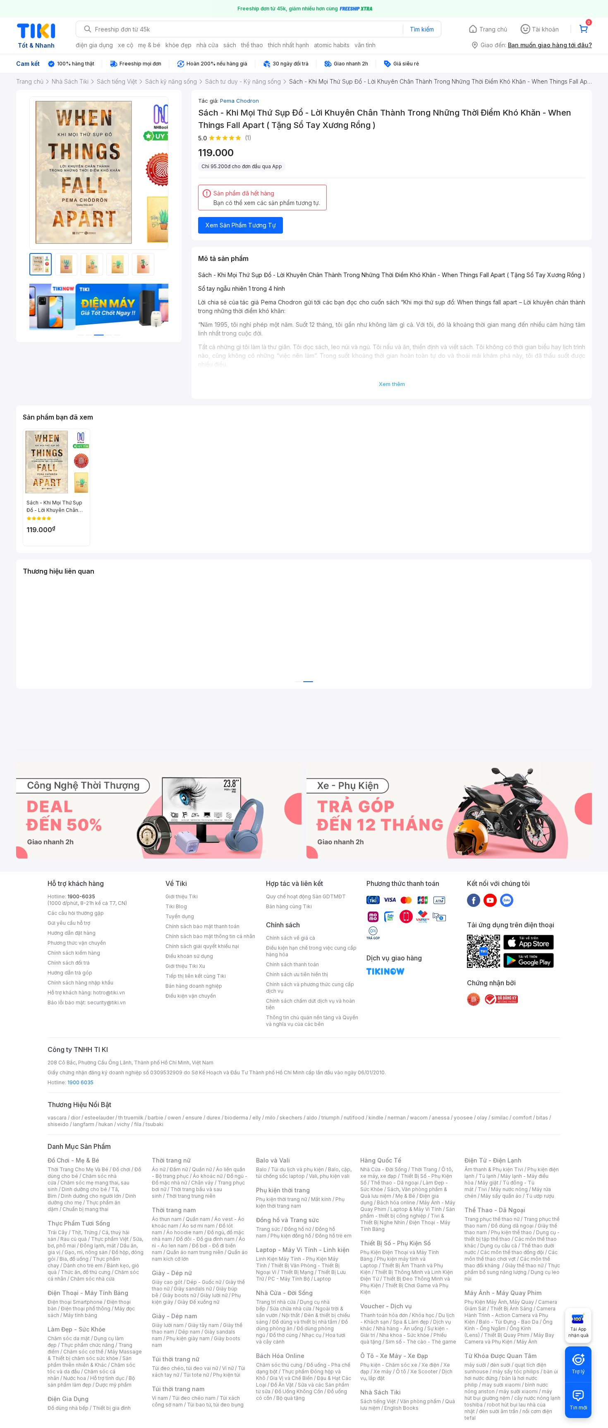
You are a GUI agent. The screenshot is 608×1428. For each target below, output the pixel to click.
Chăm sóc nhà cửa (92, 1279)
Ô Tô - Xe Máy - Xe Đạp (394, 1355)
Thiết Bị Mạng (297, 1272)
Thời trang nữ (171, 1160)
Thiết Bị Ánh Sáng (511, 1308)
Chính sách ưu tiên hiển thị (297, 974)
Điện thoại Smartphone (75, 1302)
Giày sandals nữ (193, 1289)
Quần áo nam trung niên (194, 1252)
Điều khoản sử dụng (189, 956)
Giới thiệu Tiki (181, 896)
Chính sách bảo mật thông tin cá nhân (210, 936)
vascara (57, 1117)
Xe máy (382, 1371)
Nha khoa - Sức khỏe (404, 1335)
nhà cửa (207, 44)
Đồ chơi (121, 1169)
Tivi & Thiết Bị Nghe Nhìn (402, 1219)
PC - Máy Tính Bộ (289, 1279)
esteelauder (99, 1117)
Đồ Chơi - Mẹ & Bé (73, 1160)
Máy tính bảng (80, 1315)
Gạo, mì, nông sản (86, 1252)
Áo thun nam (167, 1219)
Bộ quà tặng (290, 1398)
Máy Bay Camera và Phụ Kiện (509, 1338)
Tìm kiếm (422, 29)
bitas (542, 1117)
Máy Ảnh (527, 1342)
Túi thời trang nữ (175, 1359)
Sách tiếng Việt (378, 1401)
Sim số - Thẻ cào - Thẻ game (420, 1342)
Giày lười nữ (213, 1295)
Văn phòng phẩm (420, 1401)
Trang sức (268, 1229)
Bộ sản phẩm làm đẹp (91, 1381)
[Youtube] (490, 900)
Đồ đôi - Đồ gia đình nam (205, 1239)
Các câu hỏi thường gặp (76, 913)
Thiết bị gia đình (112, 1408)
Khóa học (423, 1315)
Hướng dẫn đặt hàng (72, 933)
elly (256, 1117)
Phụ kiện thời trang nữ (281, 1199)
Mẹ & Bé (405, 1196)
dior (75, 1117)
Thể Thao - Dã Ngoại (494, 1209)
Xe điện (430, 1365)
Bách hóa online (396, 1202)
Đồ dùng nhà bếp (68, 1408)
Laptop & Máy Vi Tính (416, 1209)
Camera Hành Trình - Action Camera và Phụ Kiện (509, 1315)
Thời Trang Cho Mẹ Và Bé (78, 1169)
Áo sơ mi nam (198, 1226)
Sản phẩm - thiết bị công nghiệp (407, 1212)
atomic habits (331, 44)
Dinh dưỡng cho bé (84, 1189)
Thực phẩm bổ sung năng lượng (512, 1268)
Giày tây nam (203, 1325)
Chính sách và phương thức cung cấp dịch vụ (310, 987)
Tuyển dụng (179, 916)
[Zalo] (506, 900)
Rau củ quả (73, 1239)
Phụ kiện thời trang (283, 1190)
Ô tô (401, 1371)
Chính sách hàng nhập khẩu (80, 982)
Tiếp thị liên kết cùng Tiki (195, 976)
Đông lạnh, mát (98, 1245)
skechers (291, 1117)
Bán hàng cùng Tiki (289, 906)
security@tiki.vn (106, 1002)
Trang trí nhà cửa (276, 1302)
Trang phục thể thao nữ (491, 1219)
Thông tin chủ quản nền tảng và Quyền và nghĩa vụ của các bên (312, 1020)
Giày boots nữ (179, 1295)
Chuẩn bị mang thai (85, 1209)
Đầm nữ (179, 1169)
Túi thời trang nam (178, 1388)
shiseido (58, 1124)
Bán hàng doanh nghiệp (193, 986)
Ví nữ (228, 1368)
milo (270, 1117)
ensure (193, 1117)
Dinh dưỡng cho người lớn (91, 1196)
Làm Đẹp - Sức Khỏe (76, 1329)
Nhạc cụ (311, 1335)
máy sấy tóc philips (516, 1371)
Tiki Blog (176, 906)
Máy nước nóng (509, 1189)
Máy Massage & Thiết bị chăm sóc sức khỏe (95, 1354)
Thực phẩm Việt (110, 1239)
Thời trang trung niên (190, 1196)
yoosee (463, 1117)
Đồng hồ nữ (297, 1229)
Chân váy (202, 1183)
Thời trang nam (174, 1209)
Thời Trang (424, 1169)
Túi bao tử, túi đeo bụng (215, 1404)
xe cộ (125, 44)
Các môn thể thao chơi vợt (511, 1255)
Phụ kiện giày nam (188, 1338)
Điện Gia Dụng (68, 1398)
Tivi (482, 1189)
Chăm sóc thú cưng (279, 1365)
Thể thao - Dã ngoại (395, 1183)
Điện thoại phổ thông (85, 1308)
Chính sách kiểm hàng (74, 953)
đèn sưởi (500, 1365)
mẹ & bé (149, 44)
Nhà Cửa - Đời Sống (284, 1292)
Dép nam (189, 1332)
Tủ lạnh (487, 1176)
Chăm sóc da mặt (69, 1338)
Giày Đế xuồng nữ (198, 1302)
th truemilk (131, 1117)
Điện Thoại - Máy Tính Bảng (88, 1292)
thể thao (252, 44)
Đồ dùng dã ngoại (512, 1226)
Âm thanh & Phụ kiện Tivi (493, 1169)
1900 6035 (80, 1082)
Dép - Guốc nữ (204, 1282)
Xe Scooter (424, 1371)
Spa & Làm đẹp (411, 1322)
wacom (419, 1117)
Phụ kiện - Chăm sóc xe (388, 1365)
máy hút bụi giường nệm (508, 1394)
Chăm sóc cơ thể (83, 1351)
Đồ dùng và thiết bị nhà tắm (304, 1322)
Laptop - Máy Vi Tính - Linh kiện (302, 1249)
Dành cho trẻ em (83, 1265)
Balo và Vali (273, 1160)
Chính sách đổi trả (69, 963)
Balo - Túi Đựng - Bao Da (509, 1322)
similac (499, 1117)
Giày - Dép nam (174, 1315)
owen (174, 1117)
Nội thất (291, 1315)
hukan (105, 1124)
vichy (123, 1124)
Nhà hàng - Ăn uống (399, 1328)
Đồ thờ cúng (283, 1335)
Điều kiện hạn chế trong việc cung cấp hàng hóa (311, 951)
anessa (441, 1117)
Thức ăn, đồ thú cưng (85, 1272)
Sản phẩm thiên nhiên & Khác (90, 1361)
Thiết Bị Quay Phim (506, 1335)
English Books (401, 1408)
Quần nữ (202, 1169)
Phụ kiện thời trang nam (300, 1202)
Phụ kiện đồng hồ (290, 1236)
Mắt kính (321, 1199)
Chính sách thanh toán (292, 964)
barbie (155, 1117)
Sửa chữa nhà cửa (290, 1308)
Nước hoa (74, 1378)
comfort (522, 1117)
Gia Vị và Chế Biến (291, 1378)
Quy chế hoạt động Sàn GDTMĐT (306, 896)
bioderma (236, 1117)
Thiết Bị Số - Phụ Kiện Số (395, 1243)
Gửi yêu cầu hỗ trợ (69, 923)
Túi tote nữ (196, 1375)
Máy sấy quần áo (501, 1196)
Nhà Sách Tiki (380, 1392)
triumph (330, 1117)
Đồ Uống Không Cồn (299, 1391)
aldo (311, 1117)
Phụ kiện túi (226, 1375)
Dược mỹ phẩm (114, 1385)
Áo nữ (158, 1169)
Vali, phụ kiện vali (329, 1176)
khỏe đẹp (178, 44)
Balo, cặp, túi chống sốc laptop (304, 1172)
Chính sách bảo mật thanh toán (202, 926)
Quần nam (198, 1219)
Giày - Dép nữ (172, 1272)
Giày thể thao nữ (524, 1265)
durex (213, 1117)
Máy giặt (488, 1183)
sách (229, 44)
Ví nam (160, 1398)
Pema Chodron (239, 100)
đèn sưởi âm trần (498, 1411)
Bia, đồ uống (74, 1259)
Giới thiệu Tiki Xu (185, 966)
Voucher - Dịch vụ (386, 1306)
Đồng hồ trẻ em (333, 1236)
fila (137, 1124)
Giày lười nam (168, 1325)
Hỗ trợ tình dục (107, 1378)
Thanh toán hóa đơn (384, 1315)
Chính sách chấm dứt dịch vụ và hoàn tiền (310, 1004)
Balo (261, 1169)
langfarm (83, 1124)
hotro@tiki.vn (109, 992)
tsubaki (154, 1124)
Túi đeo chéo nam (193, 1398)
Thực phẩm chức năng (87, 1345)
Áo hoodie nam (184, 1232)
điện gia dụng (94, 44)
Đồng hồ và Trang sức (287, 1219)
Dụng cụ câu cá (498, 1245)
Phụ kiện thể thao (511, 1232)
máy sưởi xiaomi (518, 1391)
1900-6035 (81, 896)
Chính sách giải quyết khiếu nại (202, 946)
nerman (397, 1117)
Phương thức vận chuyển (77, 943)
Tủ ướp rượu (540, 1196)
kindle (376, 1117)
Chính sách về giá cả (290, 938)
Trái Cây (57, 1232)
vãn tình (365, 44)
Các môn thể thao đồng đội (512, 1252)
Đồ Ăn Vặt (282, 1385)
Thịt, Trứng (85, 1232)
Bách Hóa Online (280, 1355)
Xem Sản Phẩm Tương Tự (241, 225)
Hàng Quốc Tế (380, 1160)
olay (482, 1117)
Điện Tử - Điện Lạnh (493, 1160)
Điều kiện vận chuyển (190, 996)
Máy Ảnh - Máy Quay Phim (502, 1292)
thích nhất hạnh (288, 44)
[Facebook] (473, 900)
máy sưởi (475, 1365)
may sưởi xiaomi (501, 1385)
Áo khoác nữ (208, 1176)
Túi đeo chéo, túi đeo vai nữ (185, 1368)
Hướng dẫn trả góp (70, 973)
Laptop (322, 1279)
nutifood (354, 1117)
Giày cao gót (167, 1282)
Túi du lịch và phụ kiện (297, 1169)
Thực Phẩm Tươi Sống (79, 1223)
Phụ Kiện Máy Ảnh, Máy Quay (499, 1302)
